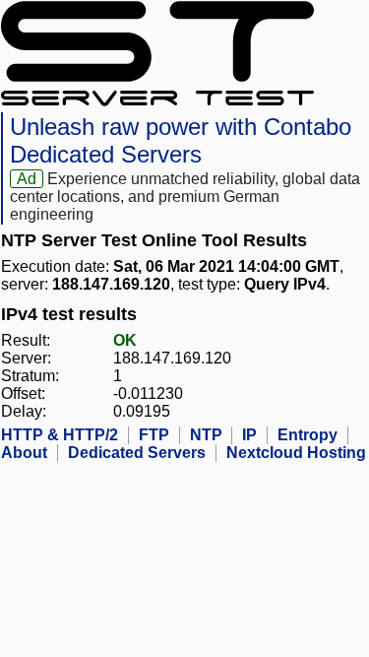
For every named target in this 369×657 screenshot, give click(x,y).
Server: (26, 358)
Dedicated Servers (137, 452)
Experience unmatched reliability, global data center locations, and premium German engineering (185, 196)
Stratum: (30, 375)
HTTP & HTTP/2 (59, 435)
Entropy (307, 435)
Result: (25, 340)
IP (249, 435)
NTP (206, 435)
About (24, 452)
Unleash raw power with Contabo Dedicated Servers (180, 140)
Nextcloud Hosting (296, 452)
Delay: (23, 411)
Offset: (23, 393)
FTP (154, 435)
